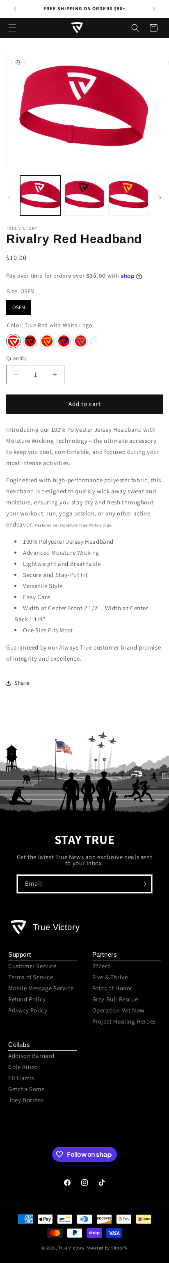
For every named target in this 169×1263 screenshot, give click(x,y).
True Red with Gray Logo (80, 341)
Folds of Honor (112, 988)
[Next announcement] (154, 9)
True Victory (71, 1248)
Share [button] (22, 682)
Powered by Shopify (106, 1248)
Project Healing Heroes (124, 1021)
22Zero (101, 966)
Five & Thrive (110, 977)
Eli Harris (21, 1078)
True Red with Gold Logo (47, 341)
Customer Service (32, 966)
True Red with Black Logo (30, 341)
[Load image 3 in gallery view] (128, 196)
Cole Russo (23, 1067)
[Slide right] (160, 198)
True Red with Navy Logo (64, 341)
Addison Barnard (31, 1056)
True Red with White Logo (13, 341)
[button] (12, 28)
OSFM (18, 307)
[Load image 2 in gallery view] (84, 196)
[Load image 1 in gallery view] (40, 196)
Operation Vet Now (118, 1010)
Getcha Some (26, 1089)
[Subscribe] (143, 884)
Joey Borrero (25, 1100)
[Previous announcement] (15, 9)
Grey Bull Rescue (115, 999)
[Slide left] (9, 198)
